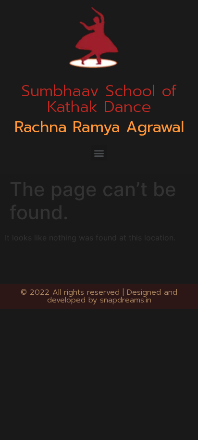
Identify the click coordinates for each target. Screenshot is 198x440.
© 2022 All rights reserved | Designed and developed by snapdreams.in (99, 296)
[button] (99, 153)
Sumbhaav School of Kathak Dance (99, 99)
